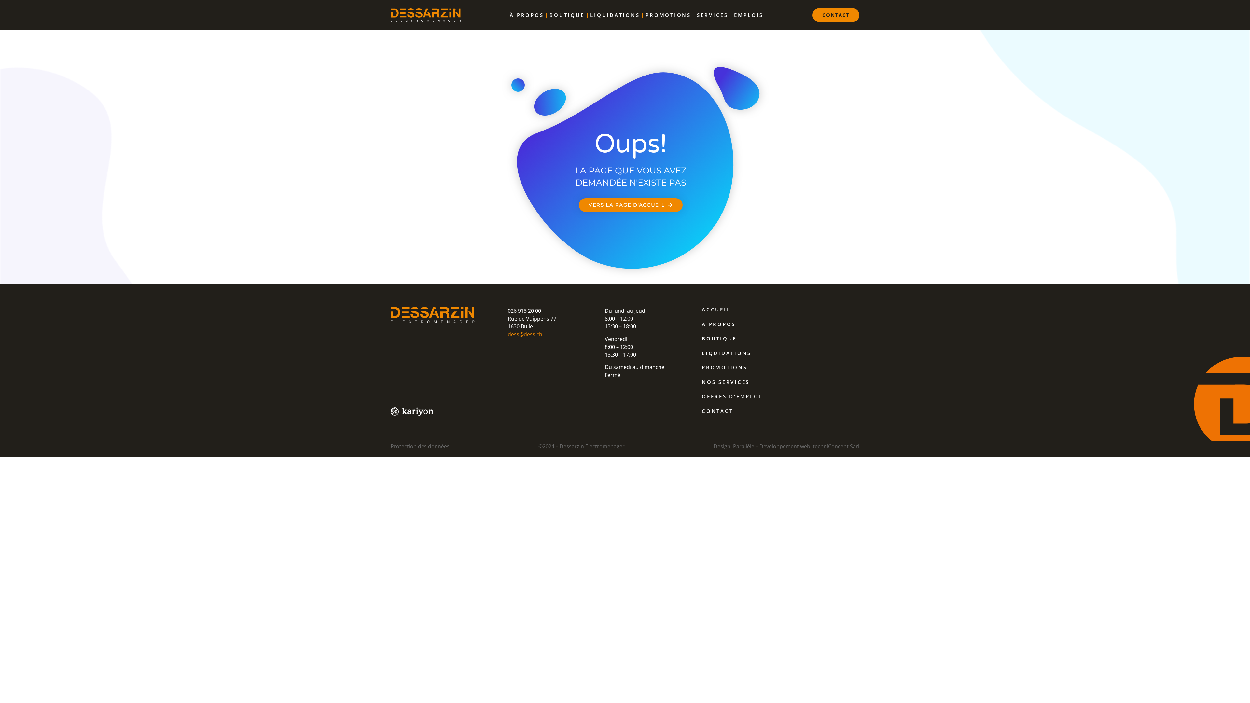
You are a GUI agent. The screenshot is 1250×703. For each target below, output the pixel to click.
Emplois (748, 15)
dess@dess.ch (525, 334)
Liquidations (615, 15)
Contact (717, 411)
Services (712, 15)
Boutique (566, 15)
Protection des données (420, 446)
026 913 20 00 (524, 310)
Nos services (726, 382)
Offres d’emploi (732, 397)
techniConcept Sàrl (836, 446)
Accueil (716, 310)
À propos (527, 15)
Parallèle (743, 446)
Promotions (668, 15)
